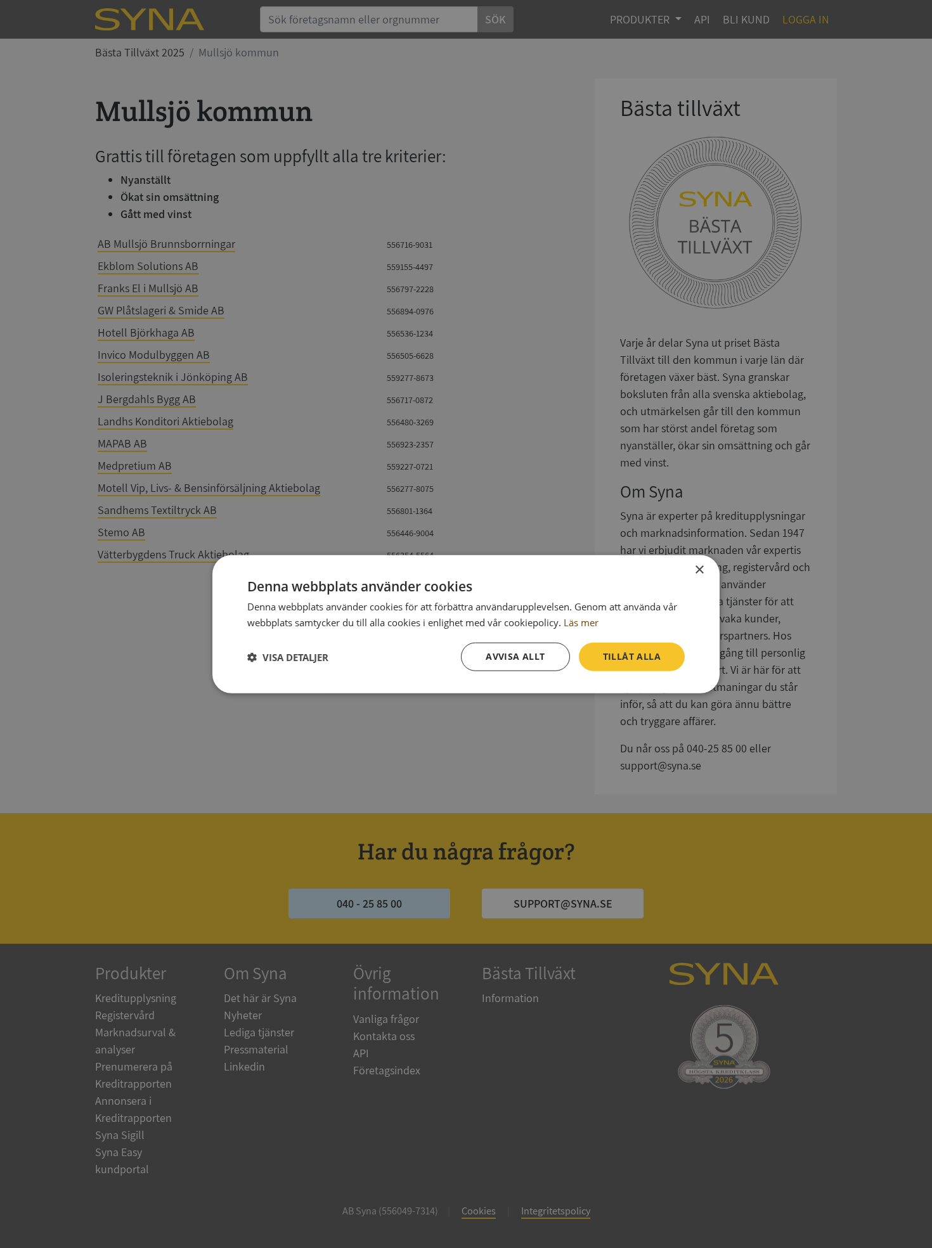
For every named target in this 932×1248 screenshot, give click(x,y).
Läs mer (581, 621)
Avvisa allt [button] (515, 656)
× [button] (699, 569)
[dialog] (466, 624)
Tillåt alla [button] (632, 656)
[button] (287, 657)
